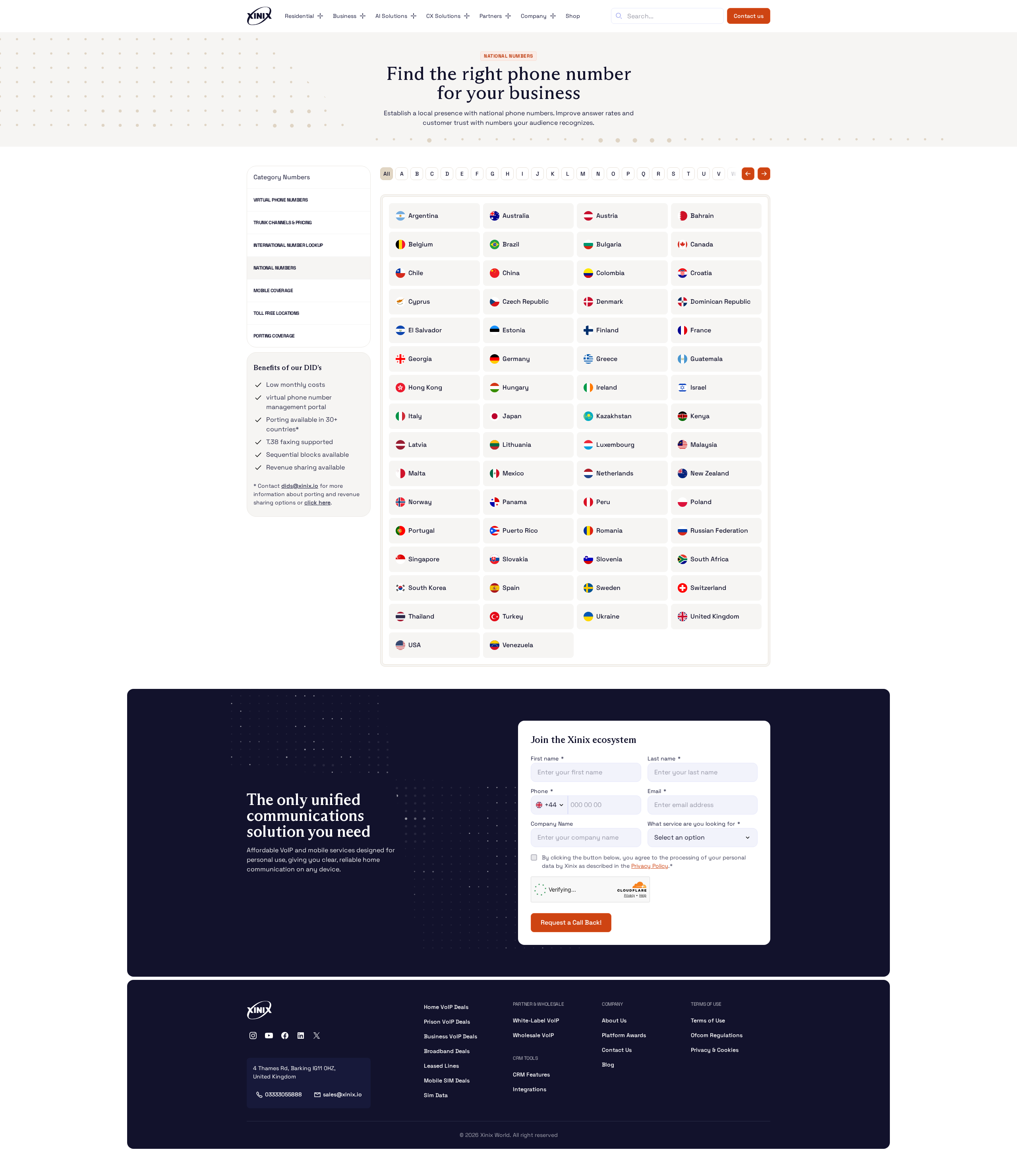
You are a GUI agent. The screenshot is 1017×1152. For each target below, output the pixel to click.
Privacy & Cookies (715, 1049)
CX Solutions (443, 15)
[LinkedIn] (300, 1035)
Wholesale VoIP (533, 1035)
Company (534, 15)
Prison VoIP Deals (447, 1021)
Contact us (749, 15)
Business (344, 15)
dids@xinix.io (299, 485)
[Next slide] (764, 173)
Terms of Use (708, 1020)
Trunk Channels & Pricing (282, 222)
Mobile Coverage (273, 290)
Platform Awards (624, 1035)
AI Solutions (391, 15)
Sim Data (436, 1095)
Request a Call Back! (571, 922)
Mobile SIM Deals (447, 1080)
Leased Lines (441, 1065)
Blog (608, 1064)
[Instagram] (253, 1035)
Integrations (529, 1089)
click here (317, 502)
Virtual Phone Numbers (280, 200)
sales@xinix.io (342, 1094)
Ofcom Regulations (716, 1035)
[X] (316, 1035)
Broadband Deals (447, 1051)
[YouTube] (269, 1035)
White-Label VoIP (536, 1020)
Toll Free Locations (276, 313)
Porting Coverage (273, 336)
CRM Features (531, 1074)
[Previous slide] (748, 173)
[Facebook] (284, 1035)
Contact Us (617, 1049)
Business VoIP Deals (450, 1036)
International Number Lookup (288, 245)
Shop (573, 15)
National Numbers (274, 268)
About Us (614, 1020)
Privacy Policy (649, 865)
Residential (299, 15)
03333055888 (283, 1094)
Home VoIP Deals (446, 1006)
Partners (490, 15)
